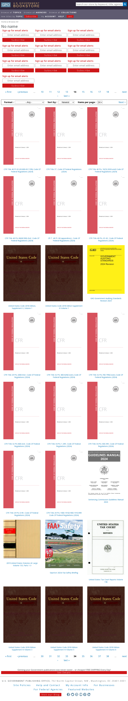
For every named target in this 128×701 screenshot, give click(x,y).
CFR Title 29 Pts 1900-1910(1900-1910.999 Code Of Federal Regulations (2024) (64, 514)
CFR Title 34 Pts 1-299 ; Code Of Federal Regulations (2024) (64, 445)
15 (83, 91)
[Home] (21, 6)
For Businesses (104, 685)
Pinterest (84, 694)
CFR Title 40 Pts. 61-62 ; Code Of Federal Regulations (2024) (106, 239)
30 (42, 656)
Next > (122, 102)
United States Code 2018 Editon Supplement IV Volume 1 (63, 307)
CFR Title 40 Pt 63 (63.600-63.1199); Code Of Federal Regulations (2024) (22, 170)
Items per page (87, 102)
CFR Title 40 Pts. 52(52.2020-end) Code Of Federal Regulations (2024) (105, 170)
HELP (61, 16)
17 (99, 91)
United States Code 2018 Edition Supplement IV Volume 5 (64, 648)
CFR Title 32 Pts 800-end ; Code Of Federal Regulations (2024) (22, 445)
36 (91, 656)
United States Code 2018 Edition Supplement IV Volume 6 (105, 648)
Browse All (11, 12)
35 (83, 656)
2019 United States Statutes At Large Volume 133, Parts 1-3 (22, 564)
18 (107, 91)
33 (67, 656)
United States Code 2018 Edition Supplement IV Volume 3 (22, 648)
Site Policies (22, 685)
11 (50, 91)
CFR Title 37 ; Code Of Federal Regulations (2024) (64, 170)
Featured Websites (81, 689)
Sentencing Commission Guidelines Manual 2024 (106, 500)
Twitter (72, 694)
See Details (64, 672)
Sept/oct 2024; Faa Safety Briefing (64, 573)
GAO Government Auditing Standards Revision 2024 (105, 299)
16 (91, 91)
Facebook (68, 694)
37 (99, 656)
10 (42, 91)
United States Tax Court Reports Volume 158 (106, 580)
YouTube (80, 694)
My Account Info (77, 685)
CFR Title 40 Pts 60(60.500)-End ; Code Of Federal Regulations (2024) (22, 239)
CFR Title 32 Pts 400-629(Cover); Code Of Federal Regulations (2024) (64, 376)
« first (8, 91)
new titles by (18, 16)
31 (50, 656)
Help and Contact (48, 685)
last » (67, 95)
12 (58, 91)
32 (58, 656)
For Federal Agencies (48, 689)
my (48, 16)
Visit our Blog (51, 694)
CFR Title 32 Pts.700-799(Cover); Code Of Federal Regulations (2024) (106, 376)
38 (107, 656)
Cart (70, 16)
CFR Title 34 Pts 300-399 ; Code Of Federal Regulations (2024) (106, 445)
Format (8, 102)
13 (67, 91)
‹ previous (22, 91)
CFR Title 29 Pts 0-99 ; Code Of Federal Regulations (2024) (22, 514)
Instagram (76, 694)
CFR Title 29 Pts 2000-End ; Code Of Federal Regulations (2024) (22, 376)
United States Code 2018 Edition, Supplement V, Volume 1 (22, 307)
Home (4, 21)
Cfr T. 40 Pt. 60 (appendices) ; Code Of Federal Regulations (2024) (64, 239)
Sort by (52, 102)
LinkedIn (88, 694)
